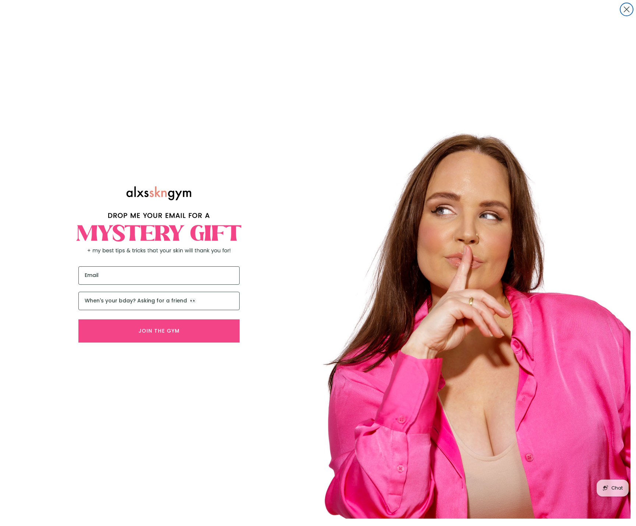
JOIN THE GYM (159, 330)
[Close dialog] (626, 9)
